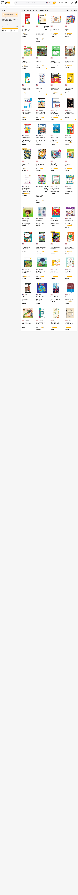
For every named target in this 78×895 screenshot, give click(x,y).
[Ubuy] (7, 3)
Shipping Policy (8, 20)
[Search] (54, 3)
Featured (73, 10)
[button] (61, 3)
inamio (60, 26)
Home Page (5, 7)
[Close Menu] (1, 3)
